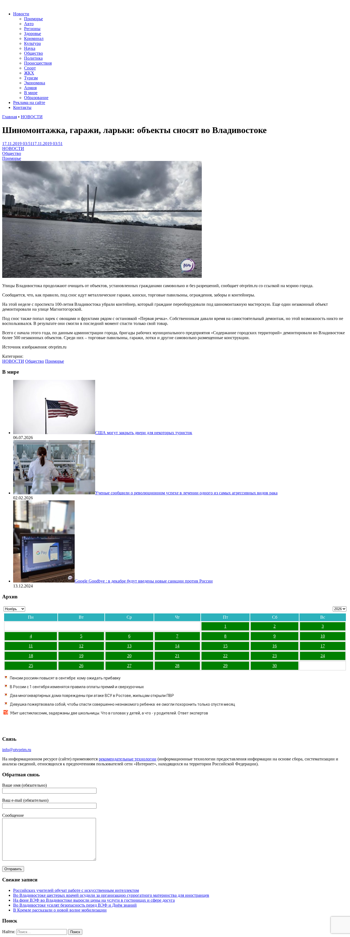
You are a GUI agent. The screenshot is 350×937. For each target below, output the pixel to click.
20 (129, 655)
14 (177, 646)
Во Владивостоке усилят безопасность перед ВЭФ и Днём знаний (75, 905)
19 (81, 655)
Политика (33, 58)
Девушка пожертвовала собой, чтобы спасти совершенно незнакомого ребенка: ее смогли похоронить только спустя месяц (122, 704)
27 (129, 665)
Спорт (30, 68)
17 (322, 646)
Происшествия (38, 63)
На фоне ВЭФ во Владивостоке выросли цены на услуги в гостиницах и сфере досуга (94, 900)
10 (322, 636)
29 (225, 665)
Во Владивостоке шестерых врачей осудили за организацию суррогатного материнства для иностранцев (111, 895)
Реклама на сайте (29, 102)
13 (129, 646)
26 (81, 665)
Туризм (31, 78)
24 (322, 655)
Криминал (33, 38)
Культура (32, 43)
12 (81, 646)
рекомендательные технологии (127, 759)
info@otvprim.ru (16, 749)
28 (177, 665)
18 (31, 655)
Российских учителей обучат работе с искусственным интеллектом (76, 890)
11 (31, 646)
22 (225, 655)
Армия (30, 87)
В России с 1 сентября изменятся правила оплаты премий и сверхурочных (77, 687)
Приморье (33, 18)
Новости (21, 13)
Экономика (34, 82)
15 (225, 646)
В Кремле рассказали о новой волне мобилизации (60, 910)
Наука (29, 48)
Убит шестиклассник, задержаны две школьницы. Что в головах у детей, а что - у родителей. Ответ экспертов (109, 713)
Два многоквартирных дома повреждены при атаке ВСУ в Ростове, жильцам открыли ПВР (92, 695)
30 (274, 665)
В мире (30, 92)
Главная (9, 116)
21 (177, 655)
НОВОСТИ (32, 116)
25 (31, 665)
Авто (29, 23)
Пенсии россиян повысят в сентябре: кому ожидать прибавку (65, 678)
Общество (33, 53)
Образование (36, 97)
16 (274, 646)
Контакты (22, 107)
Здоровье (32, 33)
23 (274, 655)
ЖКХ (29, 73)
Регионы (32, 28)
